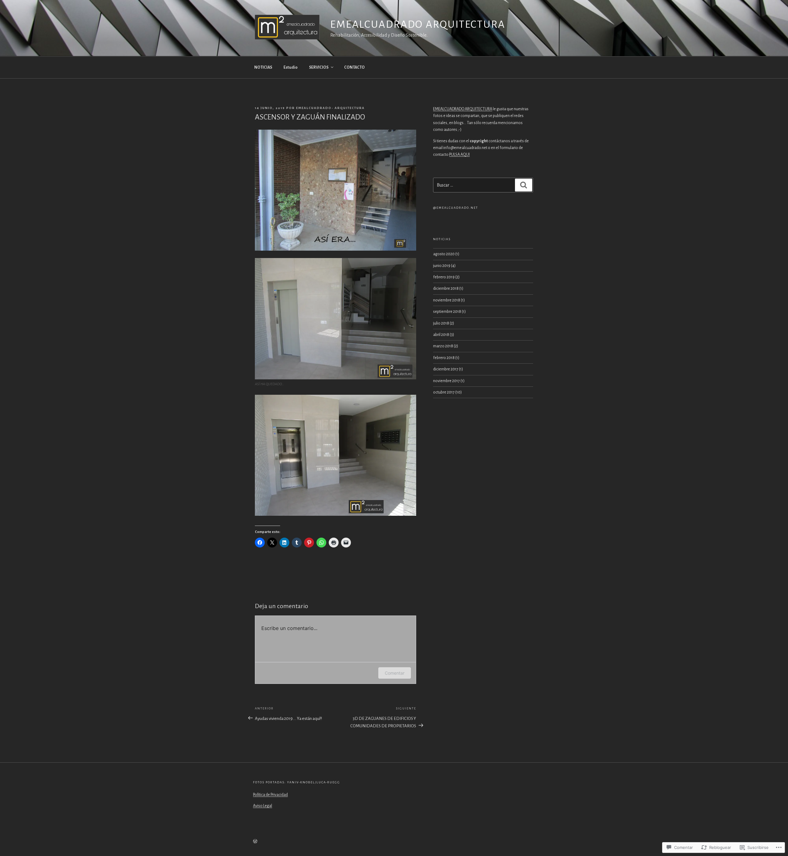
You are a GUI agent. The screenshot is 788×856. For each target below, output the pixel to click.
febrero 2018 (444, 358)
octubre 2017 (444, 392)
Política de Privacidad (270, 795)
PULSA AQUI (459, 154)
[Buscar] (523, 185)
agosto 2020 (444, 254)
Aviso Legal (262, 806)
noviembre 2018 (446, 300)
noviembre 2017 (446, 381)
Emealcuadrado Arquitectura (417, 24)
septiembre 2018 (447, 311)
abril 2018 (441, 335)
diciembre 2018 (446, 288)
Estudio (290, 67)
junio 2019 (441, 266)
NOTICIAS (263, 67)
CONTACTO (354, 67)
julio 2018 (441, 323)
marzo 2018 (443, 346)
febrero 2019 (444, 277)
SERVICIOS (318, 67)
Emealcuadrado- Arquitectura (330, 108)
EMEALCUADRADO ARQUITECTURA (462, 109)
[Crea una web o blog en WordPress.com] (255, 842)
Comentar (394, 673)
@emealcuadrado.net (455, 207)
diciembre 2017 (445, 369)
